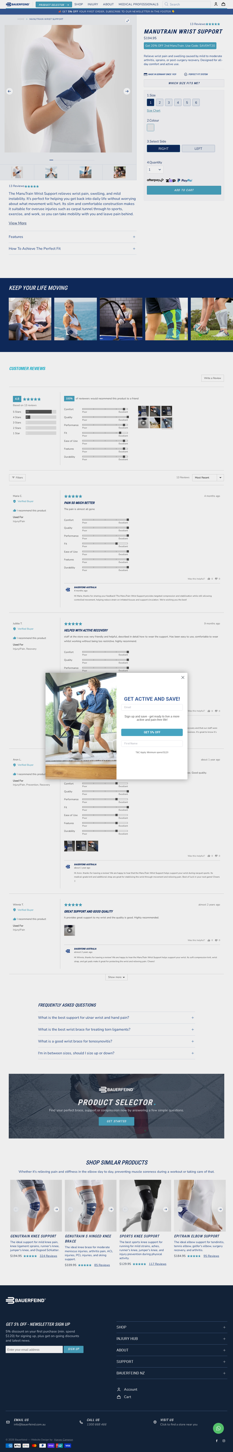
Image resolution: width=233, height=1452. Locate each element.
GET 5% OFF (152, 732)
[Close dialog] (183, 677)
